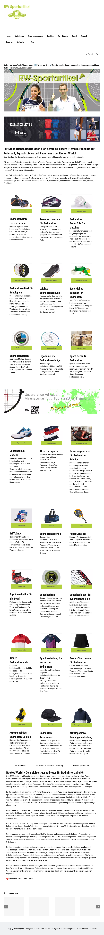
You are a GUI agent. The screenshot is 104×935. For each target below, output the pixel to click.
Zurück (90, 54)
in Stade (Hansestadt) (81, 766)
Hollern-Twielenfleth (67, 167)
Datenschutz (84, 929)
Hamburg (68, 779)
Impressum (73, 929)
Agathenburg (81, 167)
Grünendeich (28, 170)
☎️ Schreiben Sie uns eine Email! (19, 879)
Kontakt (94, 929)
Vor (97, 54)
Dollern (55, 167)
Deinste (48, 167)
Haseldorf (8, 170)
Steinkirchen (18, 170)
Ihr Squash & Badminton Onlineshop (49, 766)
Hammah (91, 167)
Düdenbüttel (39, 167)
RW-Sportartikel (20, 766)
